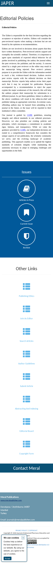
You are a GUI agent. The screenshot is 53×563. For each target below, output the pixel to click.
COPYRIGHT (33, 531)
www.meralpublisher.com (11, 500)
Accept (7, 558)
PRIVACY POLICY (22, 531)
